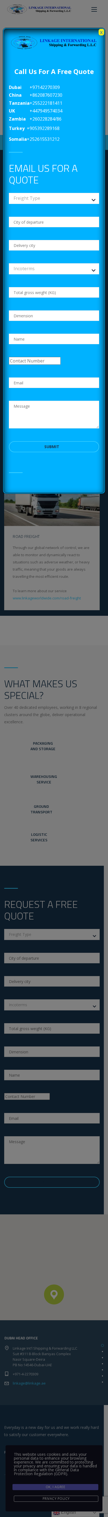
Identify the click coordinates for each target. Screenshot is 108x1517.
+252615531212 (43, 139)
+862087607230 (46, 95)
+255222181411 (46, 103)
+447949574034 (46, 111)
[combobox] (54, 198)
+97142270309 (45, 87)
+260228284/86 (45, 119)
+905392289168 (43, 128)
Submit (52, 446)
